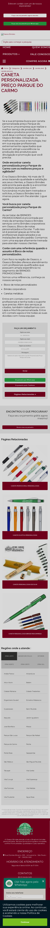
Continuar (25, 922)
